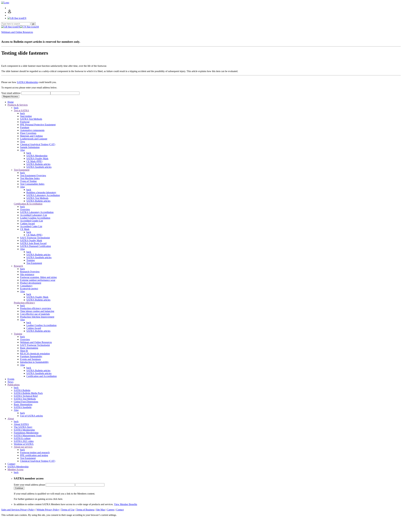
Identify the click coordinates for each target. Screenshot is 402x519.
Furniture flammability (31, 356)
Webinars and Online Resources (17, 32)
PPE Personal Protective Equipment (38, 124)
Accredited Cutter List (31, 226)
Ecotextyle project (29, 288)
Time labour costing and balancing (37, 311)
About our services (23, 447)
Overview (25, 209)
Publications (14, 384)
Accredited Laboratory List (33, 215)
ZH (37, 26)
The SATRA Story (23, 427)
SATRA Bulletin (22, 390)
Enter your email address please (29, 484)
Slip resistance (27, 274)
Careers (110, 509)
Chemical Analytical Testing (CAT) (37, 144)
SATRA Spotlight (22, 407)
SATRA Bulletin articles (38, 164)
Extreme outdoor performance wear (37, 280)
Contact (11, 463)
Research (18, 266)
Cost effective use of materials (35, 314)
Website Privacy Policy (47, 509)
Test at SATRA (21, 110)
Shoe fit (24, 350)
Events (11, 379)
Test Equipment (21, 169)
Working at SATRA (24, 444)
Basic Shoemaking (23, 404)
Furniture (24, 127)
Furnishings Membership (26, 432)
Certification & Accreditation (28, 203)
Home (11, 102)
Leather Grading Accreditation (35, 218)
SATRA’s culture (22, 438)
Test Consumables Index (32, 184)
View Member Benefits (125, 504)
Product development (30, 283)
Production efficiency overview (35, 308)
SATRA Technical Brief (26, 396)
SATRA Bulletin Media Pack (28, 393)
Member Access (15, 469)
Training (30, 260)
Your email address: (11, 93)
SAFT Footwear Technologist (35, 237)
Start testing (26, 116)
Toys (22, 141)
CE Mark (24, 229)
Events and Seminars (30, 359)
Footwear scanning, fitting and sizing (38, 277)
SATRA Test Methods (31, 119)
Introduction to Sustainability (34, 362)
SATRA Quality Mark (37, 158)
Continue (19, 488)
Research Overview (30, 271)
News (10, 381)
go (33, 24)
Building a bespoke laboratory (41, 192)
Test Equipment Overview (33, 175)
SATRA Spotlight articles (39, 167)
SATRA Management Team (27, 435)
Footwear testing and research (35, 452)
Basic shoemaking (29, 348)
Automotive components (32, 130)
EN (18, 26)
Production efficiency (24, 302)
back (16, 107)
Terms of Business (85, 509)
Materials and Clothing (31, 136)
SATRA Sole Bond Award (33, 243)
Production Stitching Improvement (37, 316)
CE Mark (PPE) (34, 161)
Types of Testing (28, 181)
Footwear (25, 121)
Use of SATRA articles (31, 415)
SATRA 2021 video (24, 441)
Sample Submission (30, 147)
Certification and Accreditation (41, 376)
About (11, 418)
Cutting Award (27, 223)
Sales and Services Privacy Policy (18, 509)
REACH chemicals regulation (35, 353)
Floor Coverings (28, 133)
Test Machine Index (30, 178)
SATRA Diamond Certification (35, 246)
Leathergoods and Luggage (33, 138)
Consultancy (26, 285)
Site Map (100, 509)
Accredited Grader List (31, 220)
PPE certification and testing (34, 455)
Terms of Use (67, 509)
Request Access (10, 96)
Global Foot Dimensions (26, 401)
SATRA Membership (27, 82)
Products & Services (18, 104)
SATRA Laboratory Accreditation (43, 195)
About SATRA (21, 424)
